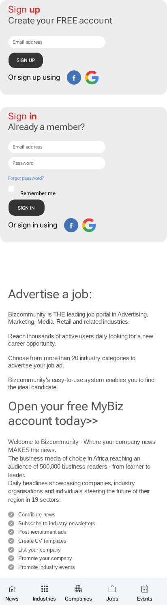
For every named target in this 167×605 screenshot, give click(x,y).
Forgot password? (25, 178)
